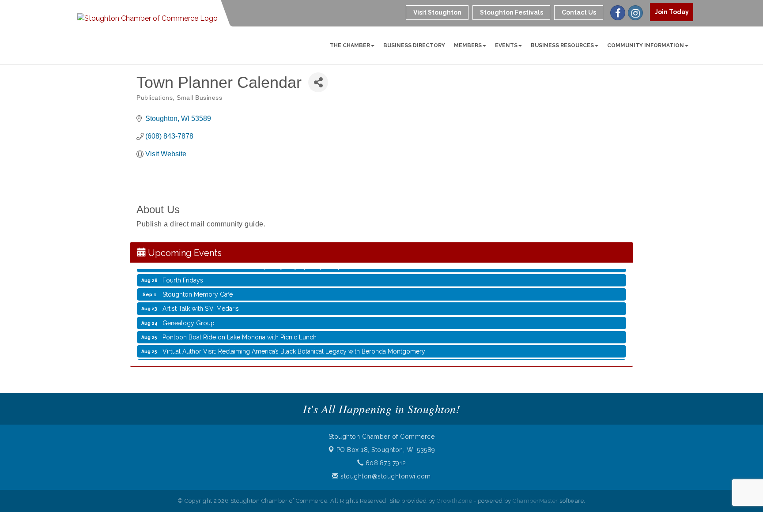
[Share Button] (318, 82)
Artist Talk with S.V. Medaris (200, 304)
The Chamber (350, 45)
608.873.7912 (384, 463)
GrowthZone (454, 500)
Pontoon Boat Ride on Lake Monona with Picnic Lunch (239, 332)
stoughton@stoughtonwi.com (385, 476)
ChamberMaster (535, 500)
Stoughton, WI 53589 (385, 449)
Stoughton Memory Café (197, 290)
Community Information (645, 45)
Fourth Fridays (182, 275)
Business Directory (414, 45)
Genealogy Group (188, 318)
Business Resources (562, 45)
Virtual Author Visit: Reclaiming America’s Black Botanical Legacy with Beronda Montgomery (293, 346)
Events (506, 45)
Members (468, 45)
